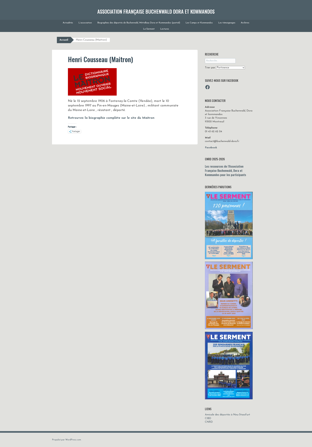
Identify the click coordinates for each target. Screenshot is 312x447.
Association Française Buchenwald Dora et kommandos (156, 11)
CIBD (208, 418)
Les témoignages (226, 23)
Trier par (210, 67)
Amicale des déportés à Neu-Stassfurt (227, 414)
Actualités (68, 23)
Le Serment (149, 29)
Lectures (164, 29)
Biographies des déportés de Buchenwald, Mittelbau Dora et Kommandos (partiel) (138, 23)
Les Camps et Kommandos (199, 23)
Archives (245, 23)
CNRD (209, 422)
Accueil (63, 40)
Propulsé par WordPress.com (66, 440)
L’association (85, 23)
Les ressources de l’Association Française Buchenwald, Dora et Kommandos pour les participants (225, 170)
